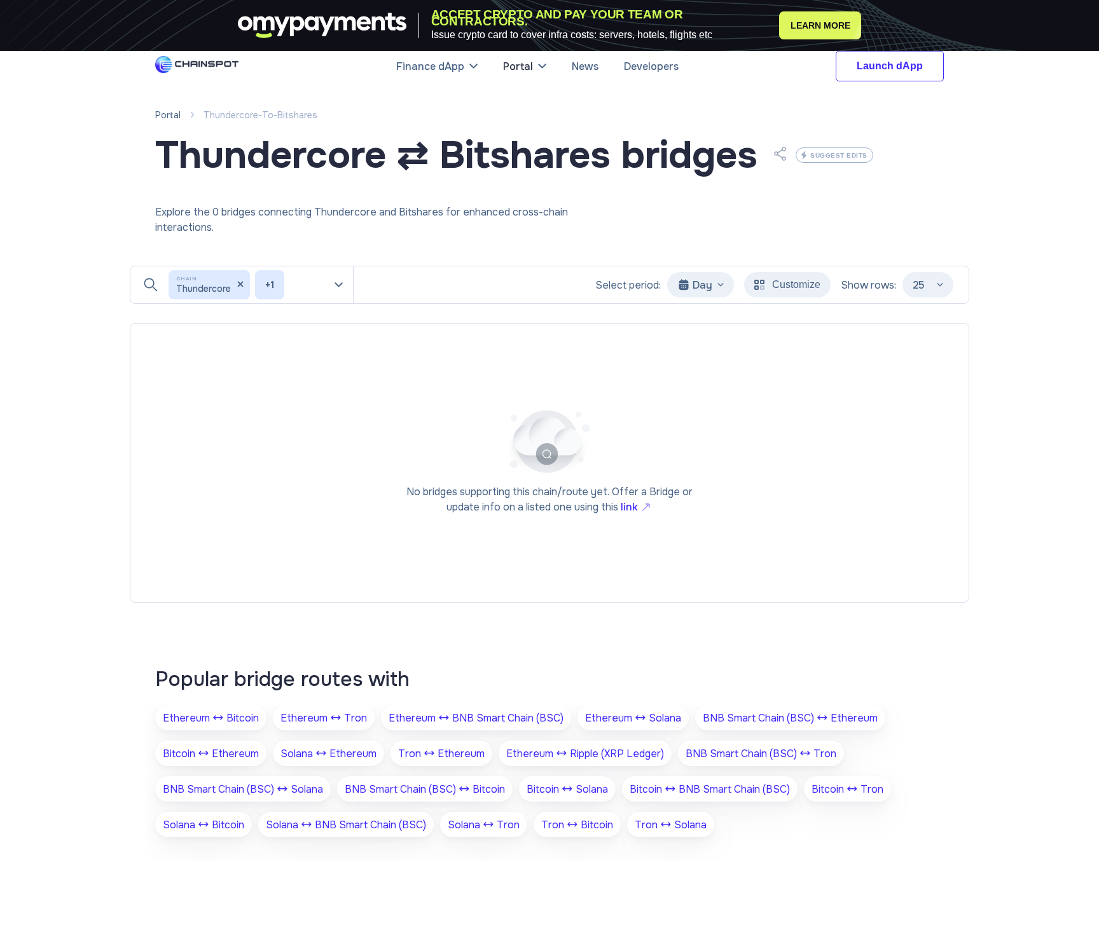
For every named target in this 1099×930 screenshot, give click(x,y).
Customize (796, 284)
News (585, 66)
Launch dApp (890, 65)
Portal (518, 66)
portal (168, 115)
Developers (651, 66)
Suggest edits (838, 155)
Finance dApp (430, 66)
